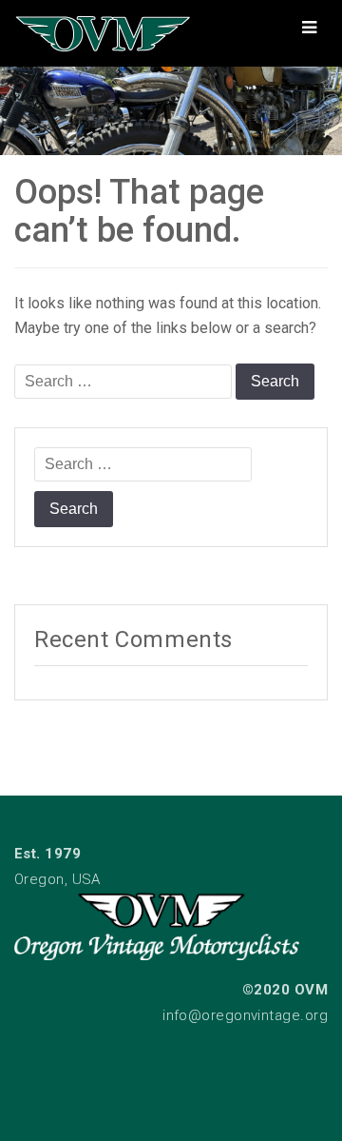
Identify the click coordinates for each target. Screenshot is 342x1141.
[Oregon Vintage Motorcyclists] (171, 106)
